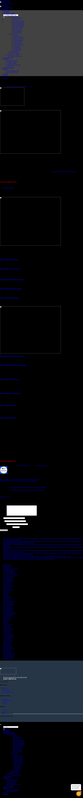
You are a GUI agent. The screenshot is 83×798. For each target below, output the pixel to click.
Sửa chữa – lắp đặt (9, 13)
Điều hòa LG (16, 19)
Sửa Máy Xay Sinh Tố (9, 613)
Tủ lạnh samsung (18, 40)
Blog (4, 712)
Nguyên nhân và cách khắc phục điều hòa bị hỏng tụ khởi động (21, 547)
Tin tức (5, 74)
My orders (5, 688)
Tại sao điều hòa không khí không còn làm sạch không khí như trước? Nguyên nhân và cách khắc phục (33, 557)
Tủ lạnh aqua (17, 46)
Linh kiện (6, 59)
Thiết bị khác (7, 620)
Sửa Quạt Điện (7, 616)
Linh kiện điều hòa (11, 60)
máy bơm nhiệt (7, 586)
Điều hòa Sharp (17, 28)
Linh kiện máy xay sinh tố (10, 575)
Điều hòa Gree (17, 30)
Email (2, 521)
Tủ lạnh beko (17, 47)
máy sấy (5, 594)
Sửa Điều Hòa (14, 16)
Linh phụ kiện (7, 582)
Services (5, 711)
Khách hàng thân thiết (12, 71)
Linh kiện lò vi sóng (8, 570)
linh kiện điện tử (7, 579)
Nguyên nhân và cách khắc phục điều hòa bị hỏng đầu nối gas (21, 544)
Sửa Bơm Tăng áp (8, 603)
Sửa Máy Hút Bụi (8, 608)
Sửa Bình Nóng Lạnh (16, 56)
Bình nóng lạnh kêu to (8, 405)
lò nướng (6, 584)
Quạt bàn (6, 595)
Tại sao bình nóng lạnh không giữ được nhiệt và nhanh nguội (27, 490)
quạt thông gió (7, 597)
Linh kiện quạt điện (8, 576)
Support (5, 703)
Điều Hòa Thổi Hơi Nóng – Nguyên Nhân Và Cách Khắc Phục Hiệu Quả (24, 538)
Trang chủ (6, 11)
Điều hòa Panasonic (19, 22)
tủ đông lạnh (6, 642)
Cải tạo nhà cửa (8, 57)
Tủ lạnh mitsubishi (18, 44)
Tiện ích (5, 69)
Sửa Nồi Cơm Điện (8, 614)
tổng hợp (5, 623)
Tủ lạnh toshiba (17, 41)
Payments (5, 699)
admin (31, 86)
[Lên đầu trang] (0, 724)
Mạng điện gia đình (8, 585)
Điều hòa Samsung (18, 21)
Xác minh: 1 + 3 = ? (6, 527)
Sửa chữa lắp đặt (8, 604)
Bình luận (3, 515)
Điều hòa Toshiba (18, 27)
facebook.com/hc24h (8, 188)
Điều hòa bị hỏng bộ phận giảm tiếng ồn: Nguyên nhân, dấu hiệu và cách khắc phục (27, 553)
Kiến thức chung (8, 68)
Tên (1, 518)
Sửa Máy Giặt (14, 52)
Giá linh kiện (10, 66)
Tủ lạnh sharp (17, 50)
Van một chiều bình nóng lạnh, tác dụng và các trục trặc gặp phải (27, 487)
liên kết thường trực (41, 465)
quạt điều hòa (7, 600)
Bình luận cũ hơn (5, 497)
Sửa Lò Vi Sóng (14, 53)
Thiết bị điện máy (11, 15)
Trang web (3, 524)
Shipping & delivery (8, 700)
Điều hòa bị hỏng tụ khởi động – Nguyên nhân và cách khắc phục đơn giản (24, 550)
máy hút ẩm (6, 588)
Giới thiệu (6, 12)
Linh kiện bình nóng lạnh (13, 65)
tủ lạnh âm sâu (7, 625)
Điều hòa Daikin (17, 18)
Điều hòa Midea (17, 31)
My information (7, 691)
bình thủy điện (7, 564)
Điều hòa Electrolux (18, 24)
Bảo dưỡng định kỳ (12, 72)
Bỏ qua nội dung (4, 0)
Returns (5, 702)
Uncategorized (7, 644)
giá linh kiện (6, 566)
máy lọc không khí (8, 589)
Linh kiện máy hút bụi (9, 573)
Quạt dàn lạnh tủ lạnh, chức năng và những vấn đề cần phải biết (18, 481)
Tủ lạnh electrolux (18, 38)
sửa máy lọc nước (8, 610)
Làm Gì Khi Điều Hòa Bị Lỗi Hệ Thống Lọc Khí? (17, 556)
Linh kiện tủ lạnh (11, 63)
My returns (6, 689)
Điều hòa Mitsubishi (18, 25)
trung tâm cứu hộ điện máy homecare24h (64, 171)
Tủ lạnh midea (17, 49)
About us (5, 709)
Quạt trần (6, 598)
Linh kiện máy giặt (11, 62)
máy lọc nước (7, 591)
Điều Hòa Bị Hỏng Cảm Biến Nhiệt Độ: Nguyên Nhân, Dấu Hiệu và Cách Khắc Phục (27, 541)
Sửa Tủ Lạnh (13, 34)
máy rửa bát (6, 592)
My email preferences (8, 692)
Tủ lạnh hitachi (17, 43)
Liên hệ (5, 75)
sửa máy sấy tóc (8, 611)
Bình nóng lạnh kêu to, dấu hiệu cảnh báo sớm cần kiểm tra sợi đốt (19, 479)
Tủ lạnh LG (16, 35)
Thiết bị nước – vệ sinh (13, 55)
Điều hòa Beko (17, 33)
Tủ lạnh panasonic (18, 37)
